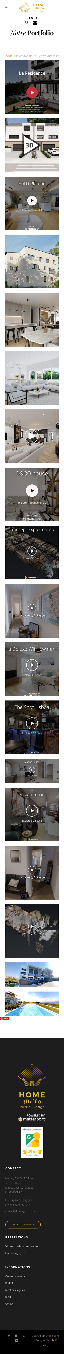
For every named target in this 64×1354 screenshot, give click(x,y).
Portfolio (10, 1283)
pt (36, 18)
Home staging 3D (15, 1253)
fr (26, 18)
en (31, 18)
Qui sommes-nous (16, 1276)
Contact (9, 1303)
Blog (8, 1296)
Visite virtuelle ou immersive (21, 1246)
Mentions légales (15, 1290)
